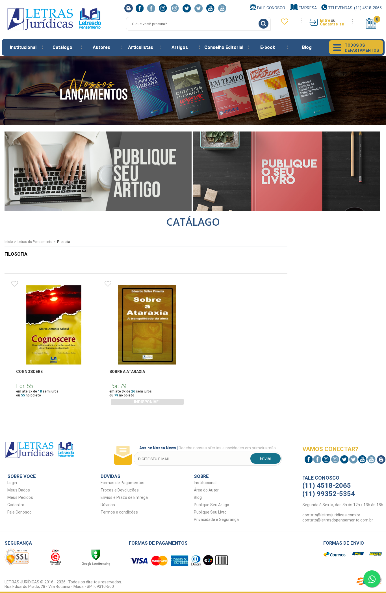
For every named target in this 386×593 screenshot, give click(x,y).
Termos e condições (119, 512)
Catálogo (62, 47)
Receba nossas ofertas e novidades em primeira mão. (208, 448)
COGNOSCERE (29, 371)
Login (12, 482)
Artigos (180, 47)
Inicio (9, 242)
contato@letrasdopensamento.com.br (337, 520)
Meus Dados (18, 490)
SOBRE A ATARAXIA (127, 371)
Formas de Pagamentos (122, 482)
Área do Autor (206, 490)
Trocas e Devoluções (120, 490)
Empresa (307, 8)
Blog (307, 47)
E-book (267, 47)
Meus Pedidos (20, 497)
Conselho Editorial (223, 47)
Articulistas (140, 47)
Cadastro (15, 505)
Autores (101, 47)
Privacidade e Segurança (216, 519)
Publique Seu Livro (210, 512)
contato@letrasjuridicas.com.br (331, 515)
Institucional (23, 47)
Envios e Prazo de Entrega (124, 497)
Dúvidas (108, 505)
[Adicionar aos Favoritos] (14, 284)
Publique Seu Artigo (211, 505)
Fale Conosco (270, 8)
